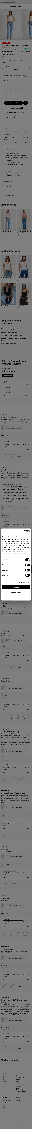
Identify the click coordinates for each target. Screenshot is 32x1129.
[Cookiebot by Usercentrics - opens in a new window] (23, 531)
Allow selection (16, 592)
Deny (16, 597)
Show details (23, 582)
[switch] (27, 565)
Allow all (16, 587)
